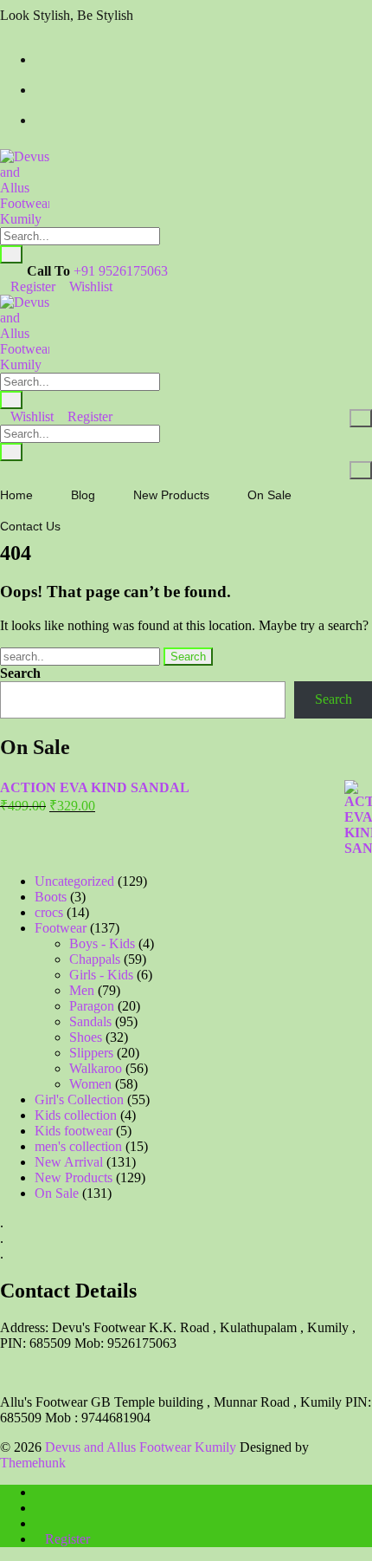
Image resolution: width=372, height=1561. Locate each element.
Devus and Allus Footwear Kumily (140, 1447)
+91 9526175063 (121, 270)
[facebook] (40, 59)
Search (20, 673)
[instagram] (40, 89)
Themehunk (33, 1462)
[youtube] (40, 120)
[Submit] (11, 254)
